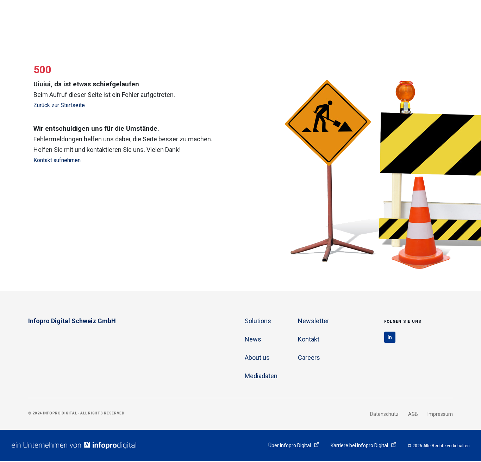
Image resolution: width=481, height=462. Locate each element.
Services (356, 23)
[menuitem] (294, 15)
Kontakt (308, 339)
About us (391, 23)
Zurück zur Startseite (59, 105)
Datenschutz (384, 414)
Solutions (294, 23)
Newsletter (313, 321)
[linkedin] (389, 337)
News (325, 23)
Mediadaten (261, 376)
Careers (425, 23)
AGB (413, 414)
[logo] (79, 21)
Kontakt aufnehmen (57, 160)
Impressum (440, 414)
